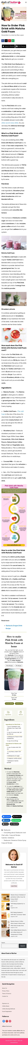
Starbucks (7, 830)
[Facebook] (3, 1021)
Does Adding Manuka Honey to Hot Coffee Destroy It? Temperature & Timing (18, 932)
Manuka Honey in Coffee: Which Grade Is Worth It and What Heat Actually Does (18, 923)
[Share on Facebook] (2, 40)
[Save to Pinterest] (9, 40)
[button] (21, 724)
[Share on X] (6, 40)
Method (21, 714)
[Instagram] (10, 1021)
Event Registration (7, 1011)
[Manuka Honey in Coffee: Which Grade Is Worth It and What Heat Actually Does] (5, 924)
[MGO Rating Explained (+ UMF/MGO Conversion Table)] (5, 915)
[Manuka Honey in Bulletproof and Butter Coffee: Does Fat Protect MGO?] (5, 898)
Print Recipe (21, 46)
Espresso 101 (5, 1003)
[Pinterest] (6, 1021)
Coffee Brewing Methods (8, 1008)
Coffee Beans (5, 1006)
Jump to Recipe (9, 46)
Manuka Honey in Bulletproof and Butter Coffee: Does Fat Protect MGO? (18, 897)
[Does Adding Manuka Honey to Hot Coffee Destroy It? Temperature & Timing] (5, 933)
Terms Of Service (6, 993)
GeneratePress (14, 1042)
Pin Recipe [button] (18, 665)
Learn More (14, 886)
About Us (4, 988)
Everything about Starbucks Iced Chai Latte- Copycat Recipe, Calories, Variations (13, 835)
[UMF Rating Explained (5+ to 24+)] (5, 907)
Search (3, 942)
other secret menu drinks (9, 123)
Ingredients (8, 714)
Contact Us (5, 996)
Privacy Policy (5, 991)
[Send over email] (13, 40)
